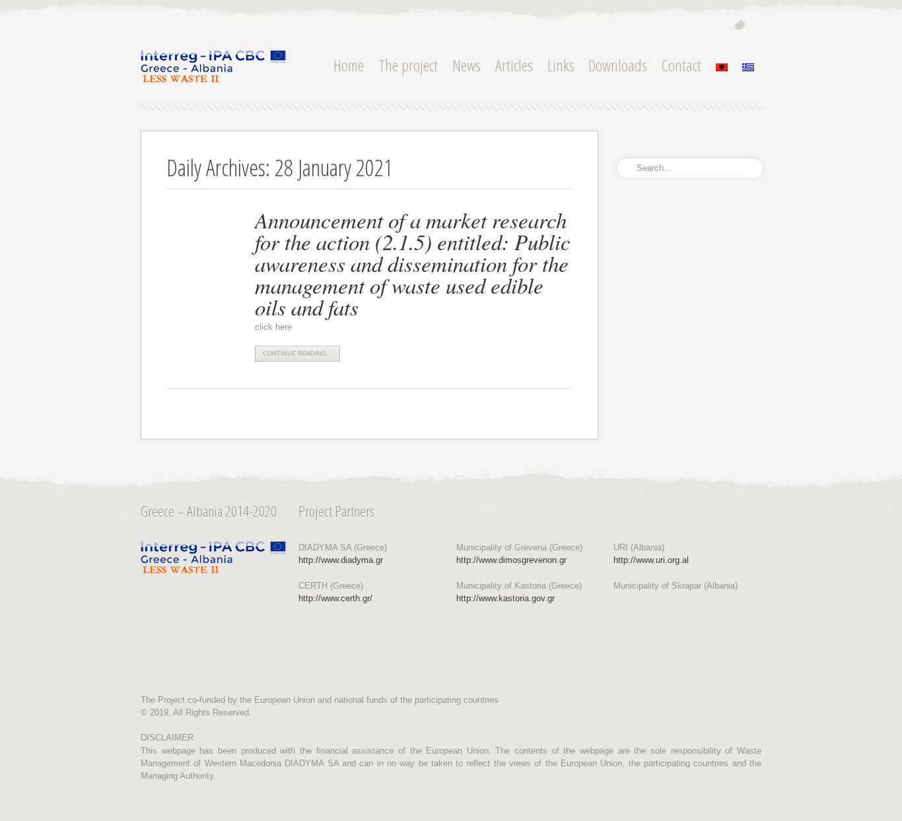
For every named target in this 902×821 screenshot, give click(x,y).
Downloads (617, 65)
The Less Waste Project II (213, 66)
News (466, 65)
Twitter (739, 25)
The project (408, 65)
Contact (681, 65)
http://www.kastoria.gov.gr (505, 598)
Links (560, 65)
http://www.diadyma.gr (340, 560)
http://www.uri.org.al (651, 560)
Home (348, 65)
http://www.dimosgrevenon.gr (511, 560)
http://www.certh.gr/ (335, 598)
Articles (514, 65)
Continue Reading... (297, 353)
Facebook (756, 25)
